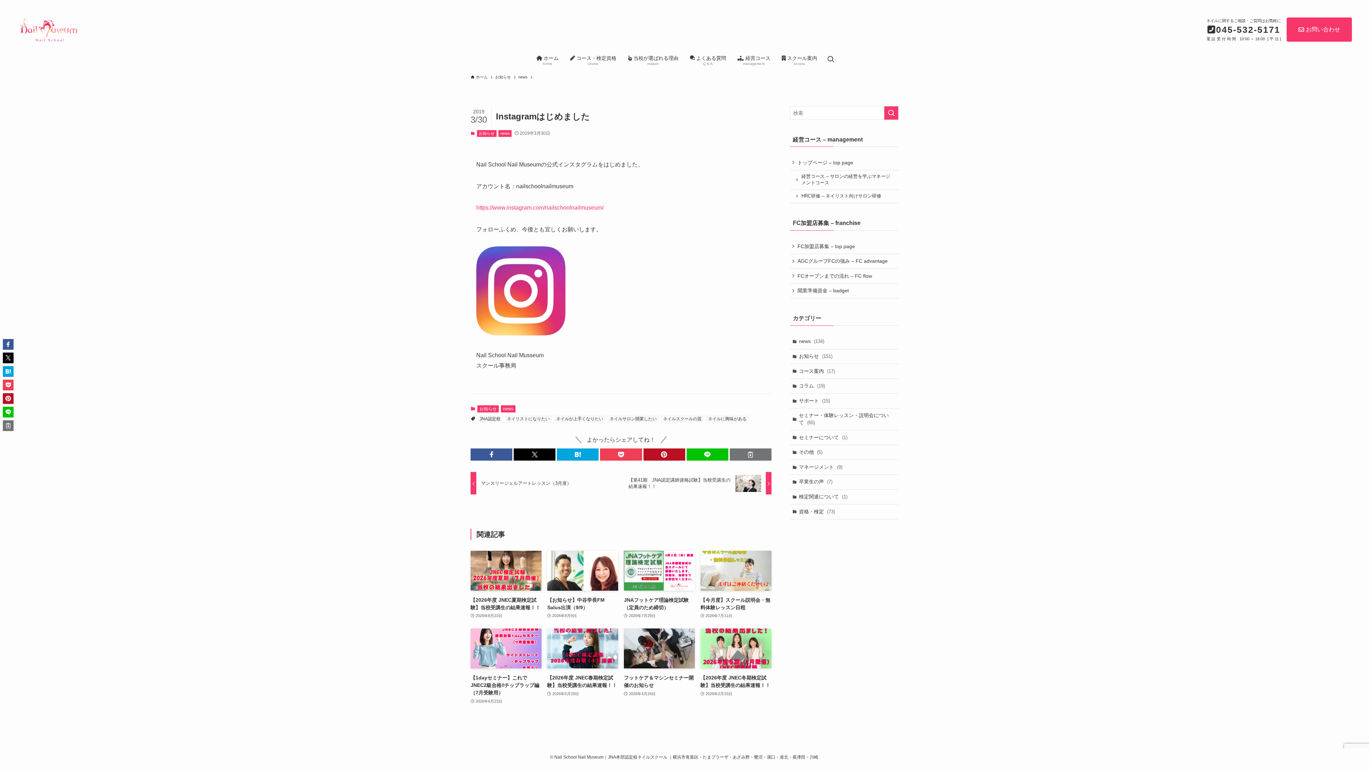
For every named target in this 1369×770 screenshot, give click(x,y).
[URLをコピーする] (750, 454)
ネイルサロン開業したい (633, 418)
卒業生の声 (815, 481)
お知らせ (486, 133)
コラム (812, 386)
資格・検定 (817, 511)
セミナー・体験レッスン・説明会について (844, 418)
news (505, 133)
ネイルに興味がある (727, 418)
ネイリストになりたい (528, 418)
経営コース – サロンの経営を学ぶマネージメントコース (845, 179)
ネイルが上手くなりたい (579, 418)
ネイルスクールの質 (682, 418)
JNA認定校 (490, 418)
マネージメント (820, 467)
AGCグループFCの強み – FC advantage (843, 261)
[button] (491, 454)
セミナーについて (823, 437)
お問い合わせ (1323, 29)
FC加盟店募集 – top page (826, 246)
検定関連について (823, 496)
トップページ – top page (825, 162)
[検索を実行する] (891, 113)
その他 (810, 452)
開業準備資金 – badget (823, 290)
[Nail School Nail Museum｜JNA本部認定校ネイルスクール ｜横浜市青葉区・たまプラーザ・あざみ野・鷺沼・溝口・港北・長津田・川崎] (48, 28)
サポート (814, 401)
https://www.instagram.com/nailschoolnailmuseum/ (540, 208)
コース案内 (817, 371)
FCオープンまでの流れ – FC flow (835, 276)
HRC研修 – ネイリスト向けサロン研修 (841, 196)
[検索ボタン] (831, 60)
